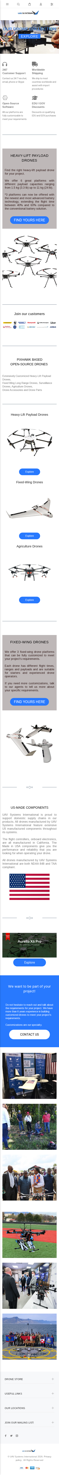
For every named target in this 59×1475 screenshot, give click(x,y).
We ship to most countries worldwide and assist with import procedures (44, 83)
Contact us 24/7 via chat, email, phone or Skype (14, 80)
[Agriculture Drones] (29, 572)
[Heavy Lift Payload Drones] (30, 442)
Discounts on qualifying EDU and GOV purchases (44, 114)
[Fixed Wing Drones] (29, 508)
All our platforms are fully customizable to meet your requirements (14, 115)
